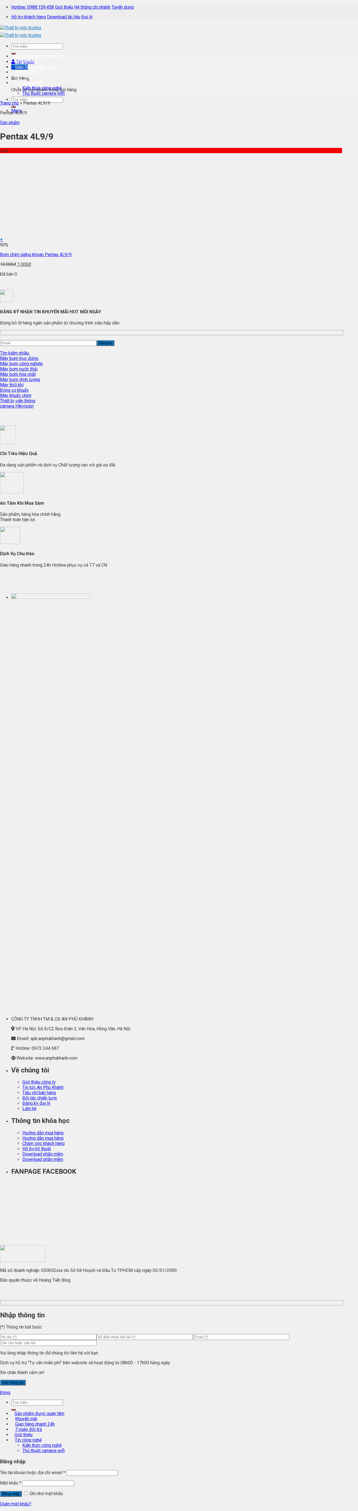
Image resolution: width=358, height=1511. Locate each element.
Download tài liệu (63, 17)
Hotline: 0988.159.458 (32, 7)
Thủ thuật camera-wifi (43, 93)
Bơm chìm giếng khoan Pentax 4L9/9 (36, 254)
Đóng (5, 1392)
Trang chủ (9, 103)
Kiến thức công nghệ (42, 88)
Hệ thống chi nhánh (92, 7)
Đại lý (87, 17)
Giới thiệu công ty (39, 1082)
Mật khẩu (10, 1483)
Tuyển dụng (123, 7)
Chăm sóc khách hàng (43, 1143)
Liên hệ (29, 1108)
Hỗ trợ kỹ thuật (36, 1148)
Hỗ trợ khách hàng (28, 17)
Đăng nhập (11, 1494)
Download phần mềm (42, 1154)
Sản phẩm (10, 122)
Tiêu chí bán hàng (39, 1092)
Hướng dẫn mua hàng (42, 1132)
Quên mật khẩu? (15, 1504)
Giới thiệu (64, 7)
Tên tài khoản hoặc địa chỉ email (32, 1472)
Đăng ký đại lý (36, 1103)
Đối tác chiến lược (39, 1098)
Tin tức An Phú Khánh (42, 1087)
